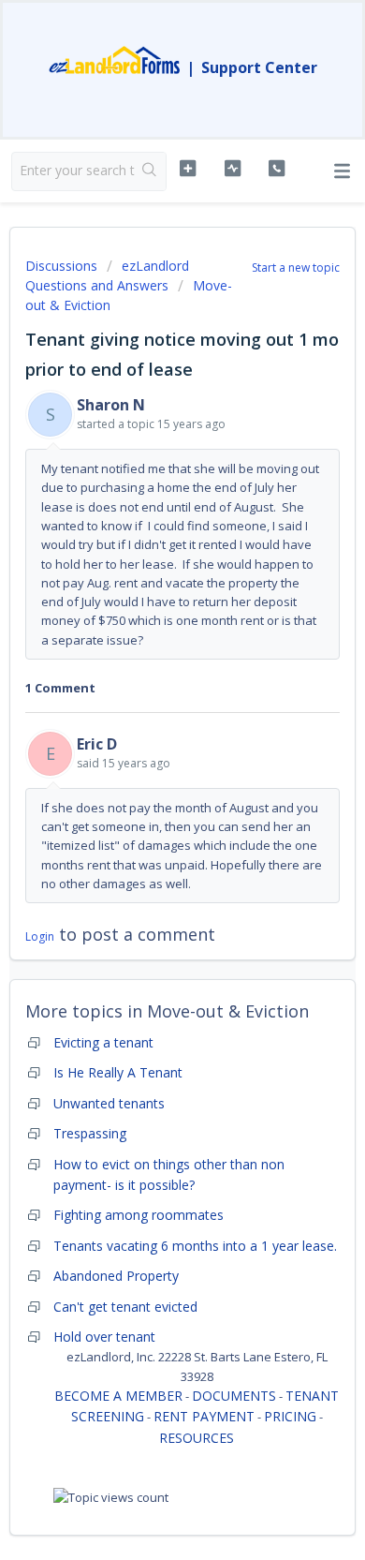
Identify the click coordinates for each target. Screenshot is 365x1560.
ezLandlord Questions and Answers (107, 275)
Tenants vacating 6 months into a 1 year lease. (195, 1246)
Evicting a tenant (103, 1042)
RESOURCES (196, 1438)
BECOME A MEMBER (118, 1395)
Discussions (61, 266)
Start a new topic (296, 267)
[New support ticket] (187, 168)
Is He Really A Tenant (117, 1072)
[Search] (150, 171)
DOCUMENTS (234, 1395)
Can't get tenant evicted (125, 1306)
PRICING (290, 1416)
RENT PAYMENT (204, 1416)
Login (39, 936)
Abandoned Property (116, 1276)
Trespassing (89, 1133)
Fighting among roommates (138, 1215)
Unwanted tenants (109, 1103)
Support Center (259, 67)
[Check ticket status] (232, 168)
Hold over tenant (104, 1336)
